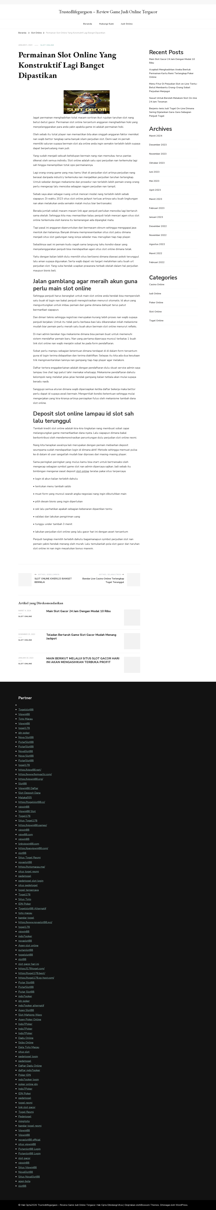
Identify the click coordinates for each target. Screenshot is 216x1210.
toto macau (25, 913)
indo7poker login (28, 1079)
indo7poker (25, 936)
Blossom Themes (149, 1205)
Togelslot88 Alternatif (32, 908)
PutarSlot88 (26, 742)
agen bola (24, 1181)
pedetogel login (28, 1056)
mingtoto (24, 1121)
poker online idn (28, 1084)
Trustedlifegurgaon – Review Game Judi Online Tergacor (108, 12)
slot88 (22, 853)
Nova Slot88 (26, 737)
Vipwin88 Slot (27, 811)
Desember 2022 (158, 226)
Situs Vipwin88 (27, 1167)
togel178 (24, 728)
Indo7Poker (25, 1024)
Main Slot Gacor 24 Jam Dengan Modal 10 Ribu (78, 611)
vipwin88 (23, 807)
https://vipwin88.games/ (32, 825)
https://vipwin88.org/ (30, 779)
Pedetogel (24, 1116)
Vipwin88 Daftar (28, 788)
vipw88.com (25, 834)
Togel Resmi (26, 1112)
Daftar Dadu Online (30, 1065)
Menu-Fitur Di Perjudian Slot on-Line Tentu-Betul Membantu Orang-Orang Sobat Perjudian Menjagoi (173, 87)
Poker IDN (24, 1075)
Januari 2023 (156, 217)
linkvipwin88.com (28, 844)
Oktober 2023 (157, 163)
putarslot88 (25, 950)
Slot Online (47, 45)
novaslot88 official (29, 1139)
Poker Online (156, 302)
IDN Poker (24, 904)
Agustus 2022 (157, 244)
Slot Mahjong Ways (30, 1015)
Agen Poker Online (29, 1019)
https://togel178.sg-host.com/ (36, 978)
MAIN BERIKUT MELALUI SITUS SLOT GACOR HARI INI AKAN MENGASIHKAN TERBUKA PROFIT (82, 660)
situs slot (24, 1052)
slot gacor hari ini (28, 964)
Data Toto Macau (28, 1047)
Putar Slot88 (26, 982)
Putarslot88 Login (29, 1149)
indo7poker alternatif (31, 1005)
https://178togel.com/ (31, 968)
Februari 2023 (157, 208)
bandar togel (26, 918)
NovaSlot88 (25, 751)
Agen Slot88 (26, 1010)
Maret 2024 (155, 135)
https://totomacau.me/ (31, 867)
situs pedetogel (28, 885)
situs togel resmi (28, 871)
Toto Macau (25, 719)
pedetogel (24, 876)
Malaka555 (25, 797)
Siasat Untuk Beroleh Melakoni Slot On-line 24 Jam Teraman (173, 99)
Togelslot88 (26, 709)
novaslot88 (25, 862)
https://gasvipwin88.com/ (33, 848)
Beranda (87, 24)
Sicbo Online (25, 1042)
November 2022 (158, 235)
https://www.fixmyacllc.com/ (35, 774)
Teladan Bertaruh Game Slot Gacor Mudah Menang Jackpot (81, 636)
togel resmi (25, 1102)
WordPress (181, 1205)
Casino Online (156, 284)
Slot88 (22, 783)
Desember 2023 (158, 144)
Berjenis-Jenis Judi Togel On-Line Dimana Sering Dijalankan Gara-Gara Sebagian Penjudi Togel (171, 112)
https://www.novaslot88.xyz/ (35, 922)
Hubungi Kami (106, 24)
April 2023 (155, 190)
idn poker (24, 733)
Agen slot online (28, 945)
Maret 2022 (155, 253)
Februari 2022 (157, 262)
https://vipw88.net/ (29, 770)
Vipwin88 (24, 714)
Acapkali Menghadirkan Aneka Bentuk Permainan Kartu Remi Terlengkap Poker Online (171, 73)
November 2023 (158, 153)
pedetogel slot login (30, 881)
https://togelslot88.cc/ (31, 802)
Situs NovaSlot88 (29, 1176)
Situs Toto (24, 899)
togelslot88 (25, 954)
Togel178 (24, 816)
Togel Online (156, 320)
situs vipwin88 (27, 1144)
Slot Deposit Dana (29, 793)
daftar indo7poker (29, 1070)
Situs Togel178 (27, 820)
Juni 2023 (154, 172)
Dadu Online (25, 1038)
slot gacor (24, 1158)
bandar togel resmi (29, 1126)
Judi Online (127, 24)
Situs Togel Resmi (29, 857)
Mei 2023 (154, 181)
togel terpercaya (28, 890)
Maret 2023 (155, 199)
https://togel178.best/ (31, 973)
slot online (82, 471)
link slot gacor (26, 1107)
